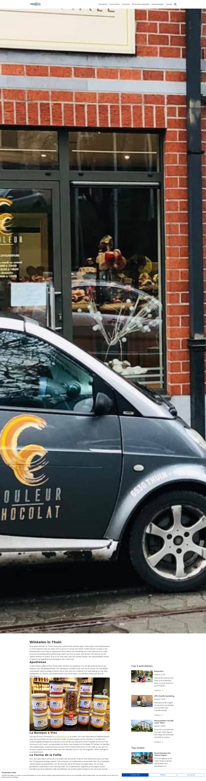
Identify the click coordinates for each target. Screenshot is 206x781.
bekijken (157, 690)
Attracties (135, 12)
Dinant (154, 24)
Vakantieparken (116, 18)
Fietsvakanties (127, 12)
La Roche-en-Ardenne (157, 13)
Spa (153, 20)
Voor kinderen (137, 25)
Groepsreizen (171, 12)
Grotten (135, 22)
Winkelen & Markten (140, 28)
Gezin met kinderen (130, 18)
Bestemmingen (158, 4)
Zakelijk (169, 4)
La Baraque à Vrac (62, 736)
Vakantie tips (127, 22)
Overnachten (115, 4)
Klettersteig (103, 27)
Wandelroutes (137, 8)
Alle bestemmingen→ (158, 31)
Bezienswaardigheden (141, 4)
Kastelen (135, 15)
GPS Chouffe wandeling (104, 13)
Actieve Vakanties (129, 8)
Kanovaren (103, 8)
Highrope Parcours (106, 20)
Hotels (112, 12)
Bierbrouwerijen (138, 18)
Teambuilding (171, 8)
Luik (153, 17)
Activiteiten (103, 4)
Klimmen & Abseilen (106, 24)
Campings (114, 8)
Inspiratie (126, 4)
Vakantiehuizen (116, 15)
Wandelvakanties (129, 15)
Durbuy (155, 8)
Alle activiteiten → (106, 30)
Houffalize (156, 27)
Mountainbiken (105, 17)
